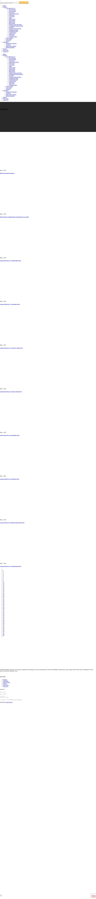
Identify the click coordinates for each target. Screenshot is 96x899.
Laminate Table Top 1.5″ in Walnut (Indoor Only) (10, 260)
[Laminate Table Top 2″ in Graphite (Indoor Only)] (19, 562)
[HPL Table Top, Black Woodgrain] (19, 169)
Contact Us (5, 686)
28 (3, 607)
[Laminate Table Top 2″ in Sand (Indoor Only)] (19, 431)
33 (3, 613)
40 (3, 623)
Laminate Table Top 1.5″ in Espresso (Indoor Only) (11, 391)
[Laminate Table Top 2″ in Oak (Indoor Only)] (19, 474)
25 (3, 603)
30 (3, 609)
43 (3, 627)
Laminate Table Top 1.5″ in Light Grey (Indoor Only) (11, 348)
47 (3, 632)
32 (3, 612)
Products (5, 679)
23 (3, 600)
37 (3, 619)
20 (3, 596)
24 (3, 601)
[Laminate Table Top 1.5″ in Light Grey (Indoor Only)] (19, 343)
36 (3, 618)
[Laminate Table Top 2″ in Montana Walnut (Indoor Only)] (19, 518)
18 (3, 593)
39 (3, 622)
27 (3, 605)
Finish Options (6, 682)
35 (3, 616)
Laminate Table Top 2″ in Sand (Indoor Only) (9, 435)
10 (3, 582)
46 (3, 631)
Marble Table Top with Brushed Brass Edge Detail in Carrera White (14, 217)
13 (3, 586)
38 (3, 620)
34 (3, 615)
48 (3, 634)
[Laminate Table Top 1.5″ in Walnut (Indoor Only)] (19, 256)
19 (3, 595)
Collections (5, 681)
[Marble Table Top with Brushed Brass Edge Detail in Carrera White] (19, 212)
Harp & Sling (9, 702)
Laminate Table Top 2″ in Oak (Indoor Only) (9, 479)
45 (3, 630)
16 (3, 591)
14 (3, 588)
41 (3, 624)
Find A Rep (5, 685)
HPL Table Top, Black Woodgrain (7, 173)
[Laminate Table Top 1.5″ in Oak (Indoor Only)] (19, 300)
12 (3, 585)
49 (3, 635)
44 (3, 628)
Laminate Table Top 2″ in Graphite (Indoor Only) (10, 566)
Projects (5, 683)
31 (3, 611)
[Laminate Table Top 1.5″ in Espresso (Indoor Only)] (19, 387)
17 (3, 592)
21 (3, 597)
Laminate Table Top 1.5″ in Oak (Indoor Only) (10, 304)
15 (3, 589)
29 (3, 608)
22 (3, 599)
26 (3, 604)
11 (3, 584)
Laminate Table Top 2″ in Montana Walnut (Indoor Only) (12, 522)
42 (3, 626)
